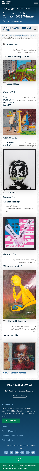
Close (18, 458)
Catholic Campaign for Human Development (22, 36)
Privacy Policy (22, 468)
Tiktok (33, 452)
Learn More (11, 421)
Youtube (17, 452)
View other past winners (14, 372)
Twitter (6, 452)
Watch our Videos (19, 396)
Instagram (28, 452)
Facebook (11, 452)
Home (3, 36)
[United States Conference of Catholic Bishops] (8, 2)
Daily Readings (10, 391)
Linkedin (22, 452)
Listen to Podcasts (26, 391)
